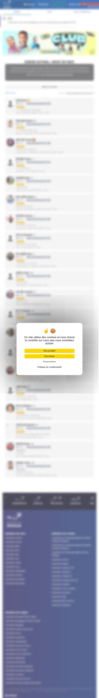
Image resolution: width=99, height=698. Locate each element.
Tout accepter (49, 351)
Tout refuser (49, 356)
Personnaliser (49, 362)
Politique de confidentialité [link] (49, 367)
